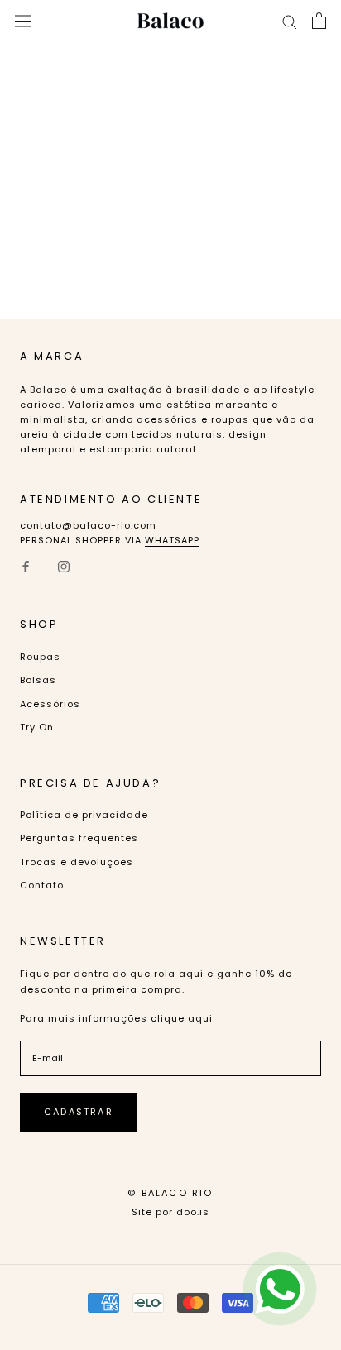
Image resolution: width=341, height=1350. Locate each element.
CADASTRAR (78, 1111)
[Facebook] (25, 566)
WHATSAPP (172, 540)
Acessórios (50, 704)
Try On (37, 727)
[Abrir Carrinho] (319, 20)
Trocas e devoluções (76, 862)
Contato (42, 885)
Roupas (40, 656)
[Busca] (289, 21)
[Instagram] (64, 566)
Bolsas (38, 680)
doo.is (192, 1211)
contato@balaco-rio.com (88, 525)
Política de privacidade (84, 814)
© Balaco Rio (170, 1192)
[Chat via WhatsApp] (279, 1288)
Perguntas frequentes (79, 838)
